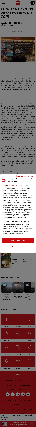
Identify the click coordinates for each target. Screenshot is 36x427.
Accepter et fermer (18, 240)
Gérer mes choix (18, 247)
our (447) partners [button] (12, 185)
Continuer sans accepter (25, 176)
